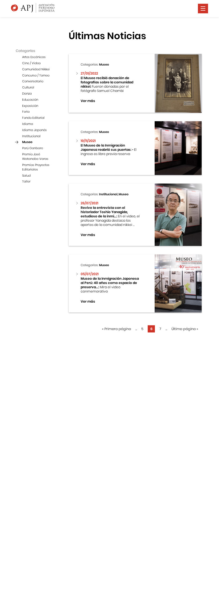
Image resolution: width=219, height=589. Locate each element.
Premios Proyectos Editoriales (35, 167)
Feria (26, 111)
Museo (27, 142)
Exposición (30, 106)
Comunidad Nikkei (36, 69)
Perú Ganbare (32, 148)
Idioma (27, 124)
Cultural (28, 87)
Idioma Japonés (34, 130)
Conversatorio (32, 81)
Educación (30, 100)
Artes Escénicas (34, 57)
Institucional (31, 136)
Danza (27, 93)
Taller (26, 181)
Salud (26, 175)
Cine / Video (31, 63)
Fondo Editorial (33, 118)
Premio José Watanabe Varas (35, 156)
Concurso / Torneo (35, 75)
